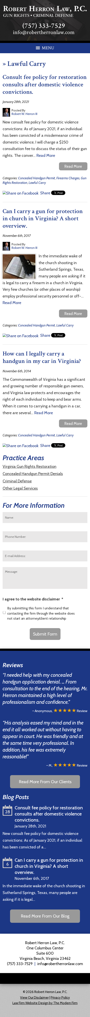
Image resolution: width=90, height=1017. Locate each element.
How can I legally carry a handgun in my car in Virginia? (42, 357)
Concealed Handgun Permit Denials (33, 473)
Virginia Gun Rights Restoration (29, 466)
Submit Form (45, 634)
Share (44, 193)
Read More (45, 155)
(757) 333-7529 (43, 25)
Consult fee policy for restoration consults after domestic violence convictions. (45, 84)
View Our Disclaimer (34, 998)
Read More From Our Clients (45, 781)
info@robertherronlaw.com (43, 32)
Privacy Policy (60, 998)
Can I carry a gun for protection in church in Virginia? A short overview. (43, 218)
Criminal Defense (17, 481)
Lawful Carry (37, 183)
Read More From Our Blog (45, 916)
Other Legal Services (20, 488)
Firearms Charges (68, 178)
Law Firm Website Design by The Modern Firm (45, 1003)
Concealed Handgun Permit (36, 178)
